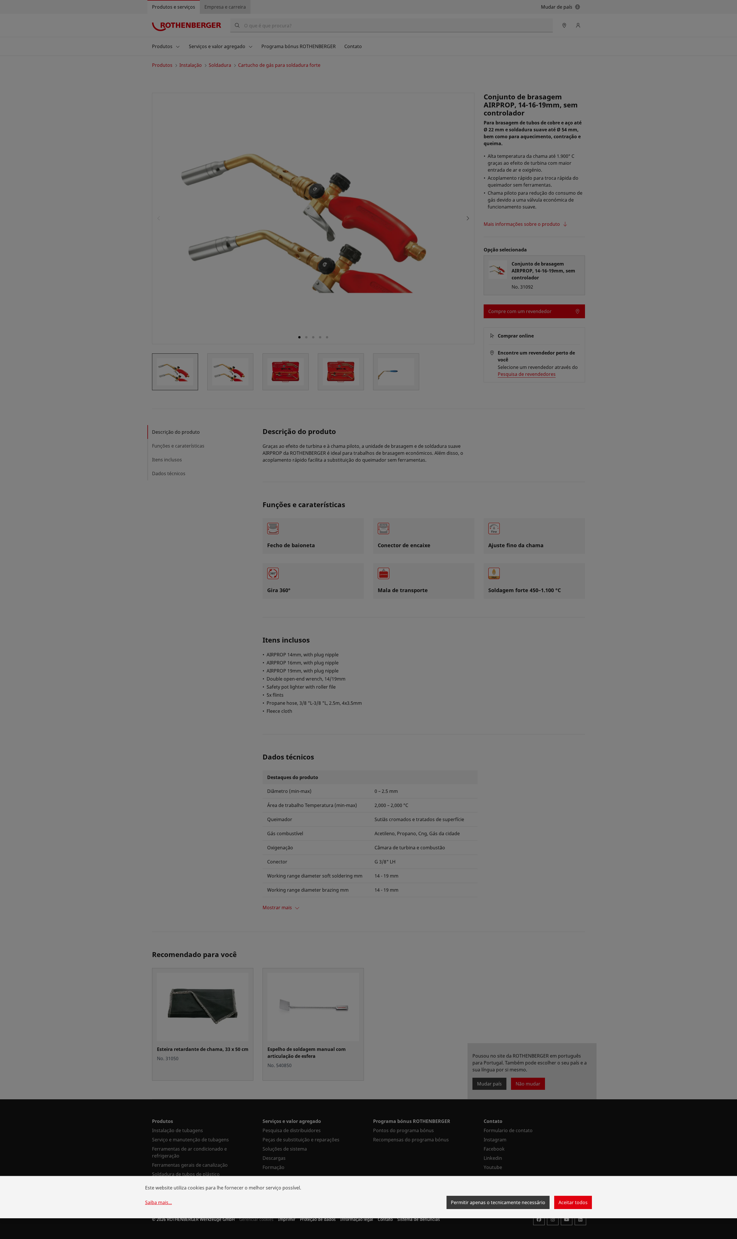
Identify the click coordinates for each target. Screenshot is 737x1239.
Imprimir (286, 1219)
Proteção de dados (318, 1219)
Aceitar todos (573, 1202)
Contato (385, 1219)
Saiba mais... (158, 1202)
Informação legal (356, 1219)
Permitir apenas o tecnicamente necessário (498, 1202)
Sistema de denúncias (418, 1219)
